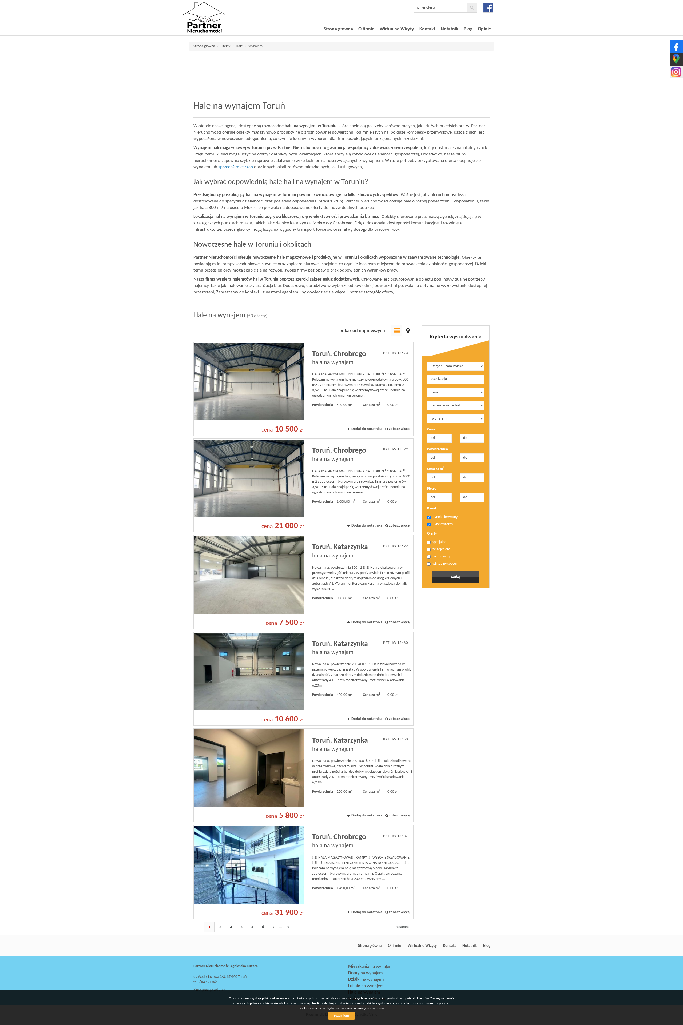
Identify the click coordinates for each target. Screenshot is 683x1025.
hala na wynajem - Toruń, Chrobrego (303, 389)
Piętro (431, 489)
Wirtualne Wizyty (397, 29)
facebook (488, 8)
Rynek (432, 508)
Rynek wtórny (442, 524)
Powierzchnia (437, 449)
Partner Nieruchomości (230, 945)
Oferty (432, 534)
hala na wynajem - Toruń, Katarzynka (303, 582)
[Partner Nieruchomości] (220, 10)
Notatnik (449, 29)
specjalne (439, 542)
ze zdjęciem (441, 549)
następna (403, 927)
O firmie (366, 29)
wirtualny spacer (444, 564)
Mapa (408, 330)
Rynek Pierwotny (445, 517)
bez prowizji (441, 557)
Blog (468, 29)
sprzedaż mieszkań (235, 167)
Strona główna (338, 29)
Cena (431, 430)
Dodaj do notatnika (366, 429)
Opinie (484, 29)
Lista (396, 330)
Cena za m (435, 468)
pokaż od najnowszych (362, 330)
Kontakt (427, 29)
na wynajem (370, 966)
